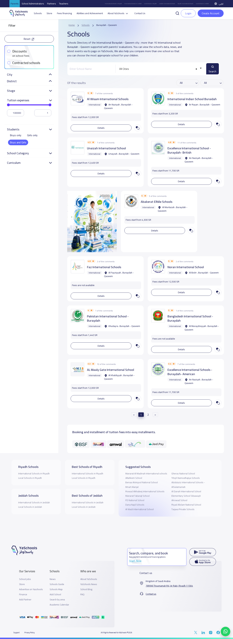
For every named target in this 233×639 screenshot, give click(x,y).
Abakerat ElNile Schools (156, 202)
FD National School (134, 500)
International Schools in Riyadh (113, 3)
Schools (38, 13)
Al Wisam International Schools (107, 99)
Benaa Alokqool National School (141, 482)
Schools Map (56, 589)
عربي (221, 3)
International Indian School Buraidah (192, 99)
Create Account (211, 13)
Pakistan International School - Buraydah (108, 318)
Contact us (151, 594)
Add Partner (25, 599)
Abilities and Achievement (90, 13)
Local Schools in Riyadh (150, 3)
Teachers (63, 3)
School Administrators (33, 3)
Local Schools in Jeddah (202, 3)
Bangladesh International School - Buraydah (190, 318)
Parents (15, 3)
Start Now (135, 560)
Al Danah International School (186, 491)
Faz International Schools (104, 267)
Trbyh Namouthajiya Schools (185, 478)
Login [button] (188, 13)
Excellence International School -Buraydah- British (189, 150)
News (53, 579)
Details (101, 128)
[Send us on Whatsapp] (225, 631)
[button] (177, 12)
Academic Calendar (59, 604)
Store (49, 13)
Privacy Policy (29, 632)
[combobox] (160, 69)
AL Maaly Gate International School (110, 370)
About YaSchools (88, 579)
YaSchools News (88, 584)
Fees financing (64, 13)
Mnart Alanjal (132, 487)
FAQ (82, 594)
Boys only (15, 135)
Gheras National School (183, 473)
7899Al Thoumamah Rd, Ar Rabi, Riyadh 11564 (169, 586)
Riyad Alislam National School (186, 504)
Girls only (32, 135)
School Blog (86, 589)
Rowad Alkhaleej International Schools (144, 491)
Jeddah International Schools (167, 3)
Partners (51, 3)
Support (16, 632)
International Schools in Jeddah (133, 3)
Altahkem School (133, 478)
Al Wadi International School (139, 509)
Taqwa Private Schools (182, 509)
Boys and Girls (18, 142)
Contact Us (139, 13)
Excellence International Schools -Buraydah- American (190, 372)
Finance (23, 594)
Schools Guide (57, 584)
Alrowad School (179, 500)
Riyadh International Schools (185, 3)
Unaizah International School (106, 148)
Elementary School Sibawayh (186, 496)
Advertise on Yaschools (31, 589)
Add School (55, 594)
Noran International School (186, 267)
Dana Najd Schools (134, 504)
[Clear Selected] (196, 68)
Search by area (57, 599)
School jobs (25, 579)
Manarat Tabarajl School (137, 496)
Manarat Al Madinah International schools (146, 473)
